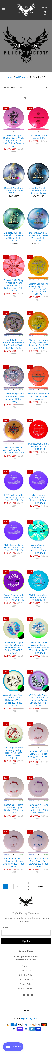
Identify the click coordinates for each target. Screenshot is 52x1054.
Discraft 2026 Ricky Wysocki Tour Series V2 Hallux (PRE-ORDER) (14, 236)
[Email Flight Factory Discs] (32, 995)
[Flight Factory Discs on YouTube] (24, 995)
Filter (26, 98)
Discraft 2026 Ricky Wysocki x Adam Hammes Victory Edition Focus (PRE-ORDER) (13, 285)
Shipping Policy (26, 975)
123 (28, 886)
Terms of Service (26, 988)
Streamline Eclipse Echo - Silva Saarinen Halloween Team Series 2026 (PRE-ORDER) (13, 647)
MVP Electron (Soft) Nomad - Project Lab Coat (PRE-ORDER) (13, 497)
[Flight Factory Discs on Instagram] (28, 995)
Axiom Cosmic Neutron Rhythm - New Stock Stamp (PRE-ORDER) (38, 548)
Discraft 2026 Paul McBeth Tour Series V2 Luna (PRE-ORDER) (38, 236)
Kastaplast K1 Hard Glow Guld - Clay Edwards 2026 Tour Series (38, 862)
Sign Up (26, 941)
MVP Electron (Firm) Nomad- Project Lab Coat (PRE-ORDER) (14, 547)
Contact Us (26, 970)
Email (4, 927)
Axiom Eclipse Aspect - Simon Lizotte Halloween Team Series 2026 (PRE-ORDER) (13, 700)
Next (40, 886)
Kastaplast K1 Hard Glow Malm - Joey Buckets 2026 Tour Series (13, 808)
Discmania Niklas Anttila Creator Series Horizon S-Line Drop (13, 450)
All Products (22, 77)
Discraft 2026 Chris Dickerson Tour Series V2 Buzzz (38, 190)
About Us (26, 966)
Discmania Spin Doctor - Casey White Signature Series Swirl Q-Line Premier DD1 (13, 140)
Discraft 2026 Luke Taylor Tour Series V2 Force (13, 190)
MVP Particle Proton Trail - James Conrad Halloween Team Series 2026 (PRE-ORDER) (38, 700)
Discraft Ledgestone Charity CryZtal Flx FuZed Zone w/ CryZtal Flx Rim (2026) (38, 288)
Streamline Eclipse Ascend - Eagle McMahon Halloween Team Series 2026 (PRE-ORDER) (38, 647)
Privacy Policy (26, 984)
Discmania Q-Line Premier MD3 (38, 136)
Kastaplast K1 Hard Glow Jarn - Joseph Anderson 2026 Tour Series (13, 862)
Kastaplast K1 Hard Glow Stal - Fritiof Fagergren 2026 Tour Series (38, 755)
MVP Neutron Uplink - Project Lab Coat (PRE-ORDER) (38, 446)
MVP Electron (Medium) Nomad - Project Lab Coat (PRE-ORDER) (38, 498)
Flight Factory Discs (29, 1018)
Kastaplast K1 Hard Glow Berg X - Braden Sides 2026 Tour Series (38, 808)
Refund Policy (26, 979)
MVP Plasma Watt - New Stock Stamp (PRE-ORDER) (38, 597)
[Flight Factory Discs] (26, 10)
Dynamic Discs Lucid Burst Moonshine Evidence (38, 396)
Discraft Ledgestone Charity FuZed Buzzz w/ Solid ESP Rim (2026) (14, 397)
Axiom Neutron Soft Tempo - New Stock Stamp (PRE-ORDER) (14, 597)
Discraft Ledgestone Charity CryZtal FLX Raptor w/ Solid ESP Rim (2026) (38, 344)
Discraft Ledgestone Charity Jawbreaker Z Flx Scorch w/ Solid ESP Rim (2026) (13, 344)
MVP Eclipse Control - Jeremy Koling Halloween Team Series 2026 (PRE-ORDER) (14, 752)
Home (9, 77)
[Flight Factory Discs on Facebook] (20, 995)
